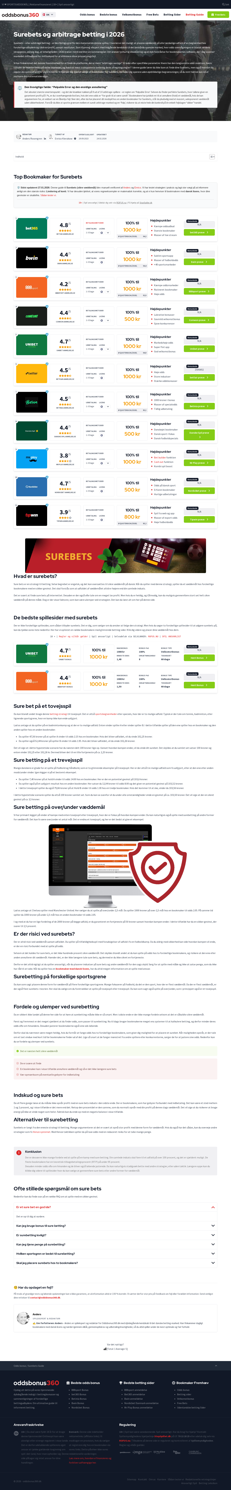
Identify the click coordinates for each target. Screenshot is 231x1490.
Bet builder (160, 457)
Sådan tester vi (176, 1479)
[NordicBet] (31, 487)
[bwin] (31, 258)
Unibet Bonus (65, 659)
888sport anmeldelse (135, 1389)
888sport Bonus (65, 687)
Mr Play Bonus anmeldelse (138, 1407)
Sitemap (131, 1479)
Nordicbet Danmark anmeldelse (141, 1403)
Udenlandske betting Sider (191, 1407)
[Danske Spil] (31, 431)
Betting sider (184, 1394)
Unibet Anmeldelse (65, 350)
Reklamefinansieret (40, 4)
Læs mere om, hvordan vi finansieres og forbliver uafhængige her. (90, 1460)
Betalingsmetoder (95, 223)
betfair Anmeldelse (65, 379)
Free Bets (152, 14)
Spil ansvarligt (66, 4)
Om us (152, 1479)
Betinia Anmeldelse (65, 408)
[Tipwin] (31, 515)
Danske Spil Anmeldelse (65, 437)
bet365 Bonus (79, 1394)
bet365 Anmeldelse (65, 234)
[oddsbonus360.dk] (20, 14)
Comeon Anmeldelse (65, 322)
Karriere (161, 1479)
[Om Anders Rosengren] (18, 136)
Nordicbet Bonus (81, 1407)
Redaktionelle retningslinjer (200, 1479)
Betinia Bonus (79, 1398)
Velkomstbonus (131, 14)
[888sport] (31, 287)
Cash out (158, 461)
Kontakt (142, 1479)
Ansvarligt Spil (189, 1483)
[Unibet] (31, 345)
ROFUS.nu (121, 203)
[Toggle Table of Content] (210, 156)
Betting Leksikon (208, 1483)
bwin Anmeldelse (65, 263)
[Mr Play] (31, 459)
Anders (127, 187)
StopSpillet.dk (146, 203)
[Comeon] (31, 316)
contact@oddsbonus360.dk (45, 1297)
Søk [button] (227, 4)
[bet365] (31, 228)
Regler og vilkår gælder (73, 636)
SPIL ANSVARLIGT (171, 636)
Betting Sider (172, 14)
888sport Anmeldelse (65, 293)
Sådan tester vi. (48, 195)
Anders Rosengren (32, 138)
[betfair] (31, 373)
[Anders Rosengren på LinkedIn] (45, 138)
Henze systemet (41, 1131)
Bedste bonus (108, 14)
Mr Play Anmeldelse (65, 464)
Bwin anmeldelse (133, 1398)
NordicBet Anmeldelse (65, 492)
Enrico (137, 187)
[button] (48, 14)
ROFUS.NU (153, 636)
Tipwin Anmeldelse (65, 521)
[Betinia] (31, 402)
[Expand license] (107, 233)
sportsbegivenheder (106, 714)
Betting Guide (195, 14)
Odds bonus (87, 14)
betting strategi (58, 714)
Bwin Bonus (78, 1403)
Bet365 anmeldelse (134, 1394)
